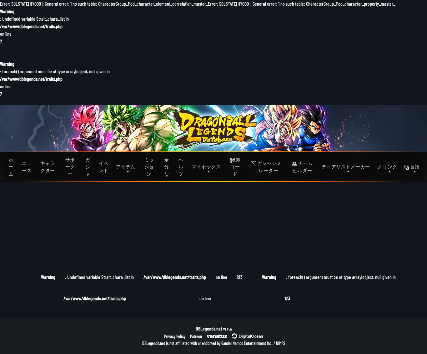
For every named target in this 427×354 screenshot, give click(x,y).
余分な (166, 167)
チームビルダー (303, 166)
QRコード (235, 167)
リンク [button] (389, 166)
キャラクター (47, 166)
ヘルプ (180, 167)
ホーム (10, 167)
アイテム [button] (125, 166)
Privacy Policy (174, 336)
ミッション (149, 167)
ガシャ (87, 167)
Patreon (196, 336)
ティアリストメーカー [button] (346, 166)
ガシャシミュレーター (267, 166)
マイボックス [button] (206, 166)
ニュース (27, 166)
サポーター (70, 167)
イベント (103, 166)
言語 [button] (414, 166)
